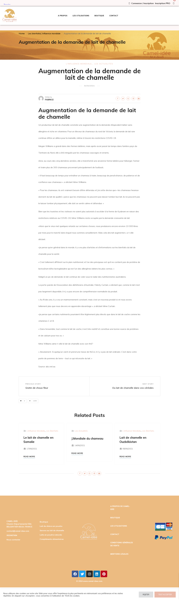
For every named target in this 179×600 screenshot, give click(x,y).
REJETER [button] (146, 594)
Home (22, 33)
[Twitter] (82, 574)
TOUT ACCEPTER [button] (165, 594)
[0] (173, 3)
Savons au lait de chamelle (52, 530)
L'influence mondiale (50, 33)
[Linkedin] (96, 574)
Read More (29, 456)
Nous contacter (13, 539)
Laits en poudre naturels (51, 535)
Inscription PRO (162, 3)
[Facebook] (75, 574)
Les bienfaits (34, 33)
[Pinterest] (104, 574)
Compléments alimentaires (52, 539)
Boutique (44, 522)
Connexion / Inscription (142, 3)
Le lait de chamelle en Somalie (38, 440)
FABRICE (49, 99)
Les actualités (103, 64)
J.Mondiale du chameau (87, 438)
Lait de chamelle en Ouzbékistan (133, 440)
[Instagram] (89, 574)
